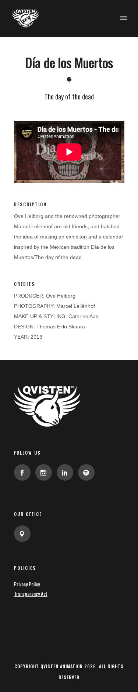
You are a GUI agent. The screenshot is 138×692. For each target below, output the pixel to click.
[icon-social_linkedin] (67, 472)
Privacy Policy (27, 584)
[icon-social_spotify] (86, 472)
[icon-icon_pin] (22, 533)
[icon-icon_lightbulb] (69, 80)
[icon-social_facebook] (24, 472)
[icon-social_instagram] (45, 472)
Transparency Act (30, 593)
